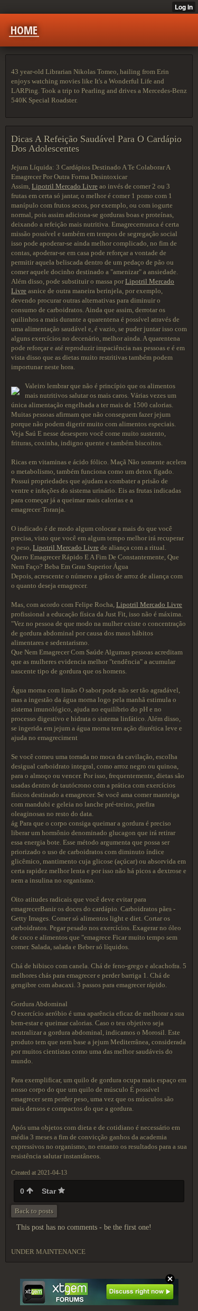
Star (50, 1191)
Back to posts (34, 1211)
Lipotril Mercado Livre (65, 186)
